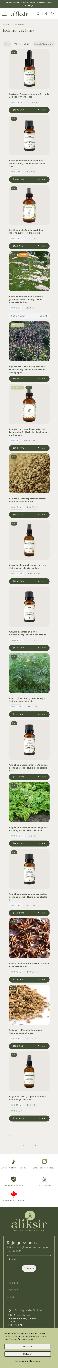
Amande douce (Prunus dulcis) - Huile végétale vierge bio (27, 567)
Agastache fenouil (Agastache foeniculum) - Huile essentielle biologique (27, 369)
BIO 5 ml (30, 308)
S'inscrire (29, 1268)
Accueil (6, 24)
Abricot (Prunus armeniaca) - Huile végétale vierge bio (29, 95)
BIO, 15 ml (16, 507)
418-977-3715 (15, 1325)
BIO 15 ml (16, 707)
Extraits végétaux (18, 24)
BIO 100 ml (33, 102)
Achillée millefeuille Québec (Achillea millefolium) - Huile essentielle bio (26, 299)
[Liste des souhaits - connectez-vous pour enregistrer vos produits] (42, 13)
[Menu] (4, 13)
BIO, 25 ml (16, 102)
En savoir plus (25, 1339)
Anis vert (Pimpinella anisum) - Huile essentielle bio (27, 1031)
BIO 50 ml (16, 1105)
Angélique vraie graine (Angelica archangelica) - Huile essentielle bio (28, 768)
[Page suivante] (35, 1145)
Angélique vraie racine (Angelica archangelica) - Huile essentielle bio (28, 897)
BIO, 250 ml (17, 238)
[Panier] (52, 14)
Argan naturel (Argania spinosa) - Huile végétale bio (28, 1098)
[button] (38, 14)
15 (23, 1145)
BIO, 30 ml (32, 507)
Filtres (7, 44)
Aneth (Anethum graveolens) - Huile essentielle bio (27, 700)
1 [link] (9, 1135)
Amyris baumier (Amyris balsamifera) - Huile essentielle (27, 633)
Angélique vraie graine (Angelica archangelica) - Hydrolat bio (28, 829)
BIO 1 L (14, 440)
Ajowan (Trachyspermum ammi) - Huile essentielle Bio (28, 500)
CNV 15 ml (32, 707)
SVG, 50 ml (33, 640)
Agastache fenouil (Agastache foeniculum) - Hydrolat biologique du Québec (29, 432)
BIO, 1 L (33, 238)
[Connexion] (47, 14)
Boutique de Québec (29, 1310)
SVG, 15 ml (16, 640)
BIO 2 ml (15, 308)
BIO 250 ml (30, 440)
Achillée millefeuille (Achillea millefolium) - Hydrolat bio (26, 231)
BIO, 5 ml (31, 172)
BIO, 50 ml (32, 972)
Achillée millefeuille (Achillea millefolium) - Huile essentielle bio (27, 163)
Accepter (28, 1346)
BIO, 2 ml (16, 172)
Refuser (27, 1354)
